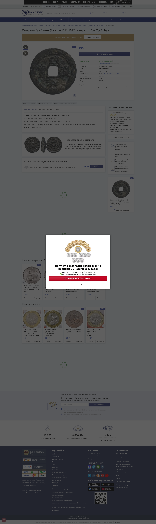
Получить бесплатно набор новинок (78, 278)
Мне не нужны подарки (78, 284)
